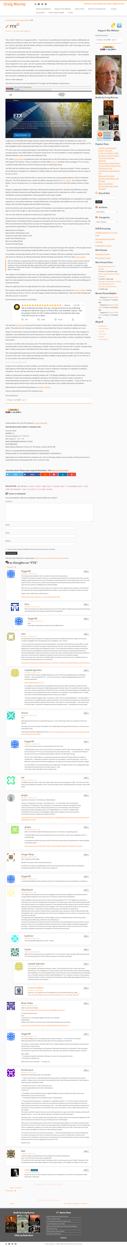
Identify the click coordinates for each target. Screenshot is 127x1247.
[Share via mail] (71, 474)
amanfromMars (36, 988)
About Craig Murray (43, 9)
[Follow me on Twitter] (43, 4)
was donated (19, 159)
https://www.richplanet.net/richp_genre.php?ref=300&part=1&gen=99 (43, 1010)
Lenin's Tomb (102, 334)
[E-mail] (39, 4)
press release (80, 257)
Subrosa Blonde (103, 339)
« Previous (9, 567)
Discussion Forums (102, 254)
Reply (86, 571)
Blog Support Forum (103, 258)
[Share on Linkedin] (63, 474)
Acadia (11, 1204)
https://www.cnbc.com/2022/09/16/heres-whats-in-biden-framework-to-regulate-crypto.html (53, 846)
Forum (70, 13)
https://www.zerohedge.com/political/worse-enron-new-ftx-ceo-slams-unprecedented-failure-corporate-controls (55, 663)
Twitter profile (79, 290)
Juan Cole (101, 331)
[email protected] (40, 423)
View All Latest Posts (60, 470)
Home (7, 20)
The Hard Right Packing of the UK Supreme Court (59, 1221)
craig (28, 31)
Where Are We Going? (106, 176)
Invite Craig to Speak (56, 13)
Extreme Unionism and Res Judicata (55, 1231)
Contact (114, 9)
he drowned (19, 325)
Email (7, 533)
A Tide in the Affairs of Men (108, 153)
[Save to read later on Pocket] (54, 474)
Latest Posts (79, 9)
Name (7, 525)
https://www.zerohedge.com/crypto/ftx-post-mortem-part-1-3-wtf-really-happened (53, 995)
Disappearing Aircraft (103, 246)
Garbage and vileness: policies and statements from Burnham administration (109, 284)
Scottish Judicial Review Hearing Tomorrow (57, 1216)
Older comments (14, 1188)
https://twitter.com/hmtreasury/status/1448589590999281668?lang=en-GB (45, 1025)
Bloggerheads (103, 326)
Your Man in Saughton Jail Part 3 (77, 1204)
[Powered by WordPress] (62, 1243)
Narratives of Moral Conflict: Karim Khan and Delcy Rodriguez (108, 158)
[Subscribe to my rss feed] (36, 4)
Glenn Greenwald (103, 328)
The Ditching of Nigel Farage (108, 163)
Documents (40, 13)
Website (7, 541)
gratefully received (44, 387)
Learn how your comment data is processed (51, 558)
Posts (14, 20)
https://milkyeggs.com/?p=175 (34, 682)
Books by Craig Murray (97, 9)
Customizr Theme (77, 1244)
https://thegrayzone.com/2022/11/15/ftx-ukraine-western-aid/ (40, 597)
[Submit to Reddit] (45, 474)
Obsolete (101, 337)
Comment (8, 501)
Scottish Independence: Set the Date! (56, 1223)
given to (54, 162)
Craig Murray (15, 4)
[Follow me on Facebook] (46, 4)
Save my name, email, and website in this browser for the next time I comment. (31, 549)
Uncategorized (23, 20)
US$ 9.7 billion (65, 180)
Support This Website (63, 9)
